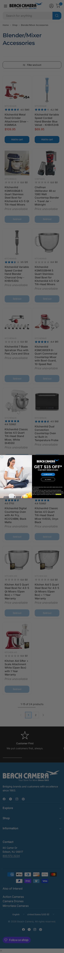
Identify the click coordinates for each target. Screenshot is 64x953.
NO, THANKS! (48, 479)
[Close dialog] (2, 457)
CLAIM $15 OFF (48, 474)
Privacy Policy (58, 494)
